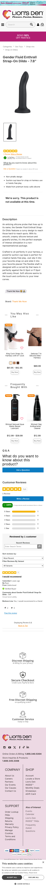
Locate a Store (33, 778)
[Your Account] (38, 24)
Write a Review (16, 154)
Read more (33, 873)
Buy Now (15, 372)
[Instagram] (4, 747)
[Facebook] (20, 747)
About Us (9, 775)
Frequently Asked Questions (31, 828)
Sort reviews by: (9, 554)
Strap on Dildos (11, 50)
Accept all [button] (12, 877)
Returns (8, 821)
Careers (9, 778)
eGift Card (31, 794)
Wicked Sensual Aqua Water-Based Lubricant (14, 426)
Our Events (10, 784)
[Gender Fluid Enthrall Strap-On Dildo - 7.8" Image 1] (23, 92)
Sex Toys (19, 47)
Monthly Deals (32, 788)
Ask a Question (9, 169)
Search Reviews (23, 543)
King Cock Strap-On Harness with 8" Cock (14, 354)
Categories (7, 47)
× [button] (43, 862)
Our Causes (10, 788)
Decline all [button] (33, 877)
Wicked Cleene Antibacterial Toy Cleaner (37, 426)
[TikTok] (24, 747)
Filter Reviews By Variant (13, 561)
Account (30, 775)
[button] (2, 24)
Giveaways (31, 791)
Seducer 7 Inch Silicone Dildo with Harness (37, 355)
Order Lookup (11, 812)
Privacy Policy (12, 827)
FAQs (7, 815)
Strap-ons (30, 47)
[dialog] (23, 874)
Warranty (9, 824)
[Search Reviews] (39, 546)
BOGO (23, 36)
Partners (9, 781)
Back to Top (23, 626)
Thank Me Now (19, 301)
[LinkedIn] (28, 747)
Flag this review (10, 613)
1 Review (6, 154)
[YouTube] (10, 747)
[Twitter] (15, 747)
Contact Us (10, 791)
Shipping (9, 818)
